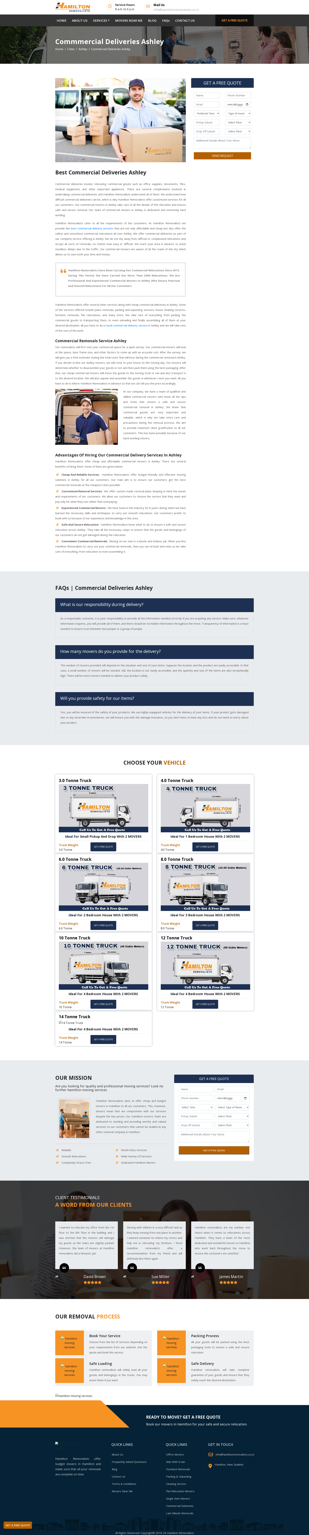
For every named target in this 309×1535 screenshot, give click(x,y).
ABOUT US (79, 20)
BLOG (152, 20)
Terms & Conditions (124, 1484)
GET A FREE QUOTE (234, 20)
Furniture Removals (178, 1469)
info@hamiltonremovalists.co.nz (235, 1454)
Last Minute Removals (179, 1513)
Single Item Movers (178, 1498)
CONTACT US (185, 20)
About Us (117, 1454)
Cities (71, 49)
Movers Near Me (122, 1491)
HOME (62, 20)
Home (59, 49)
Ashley (83, 49)
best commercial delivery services (92, 228)
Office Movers (175, 1454)
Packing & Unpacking (178, 1476)
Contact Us (118, 1476)
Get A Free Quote (214, 1150)
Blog (114, 1469)
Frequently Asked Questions (129, 1462)
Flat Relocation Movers (180, 1491)
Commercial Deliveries (179, 1506)
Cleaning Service (176, 1484)
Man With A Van (175, 1462)
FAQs (166, 20)
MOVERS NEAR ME (129, 20)
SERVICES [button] (100, 20)
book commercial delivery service (127, 325)
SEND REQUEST (222, 156)
